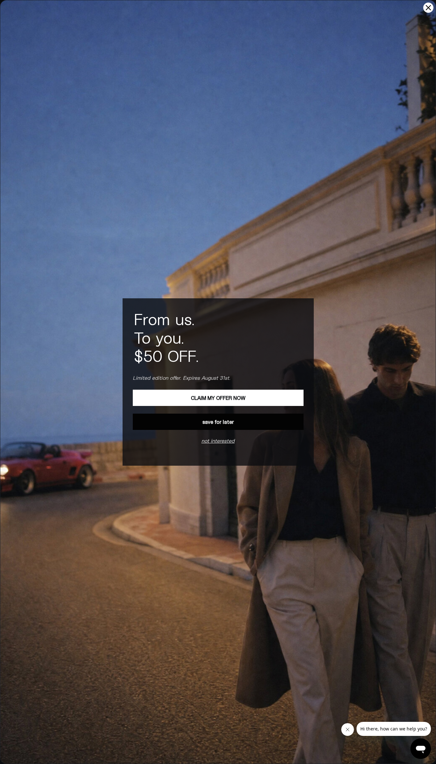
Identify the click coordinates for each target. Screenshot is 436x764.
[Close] (428, 7)
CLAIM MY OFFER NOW (218, 398)
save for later (218, 422)
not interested (218, 441)
